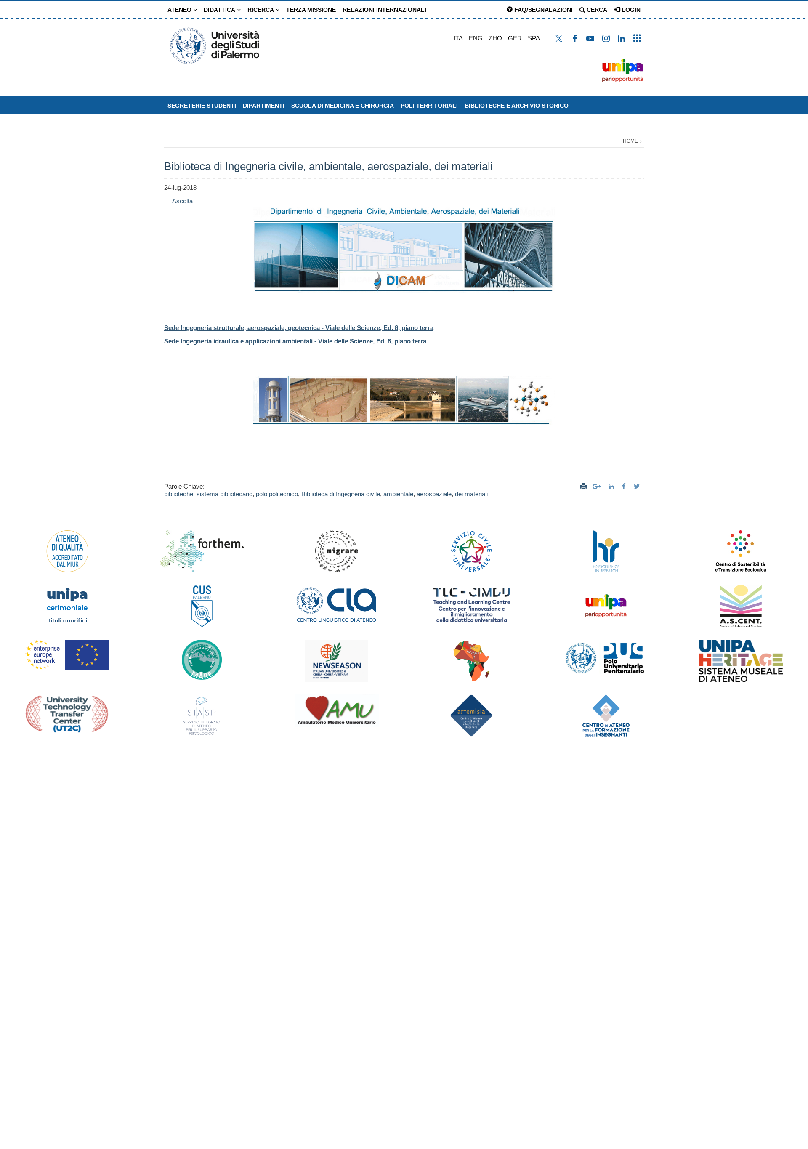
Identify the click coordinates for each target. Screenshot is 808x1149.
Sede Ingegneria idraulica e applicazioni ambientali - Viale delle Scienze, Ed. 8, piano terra (295, 341)
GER (515, 38)
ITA (458, 38)
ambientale (398, 493)
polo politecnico (277, 493)
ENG (476, 38)
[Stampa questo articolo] (583, 486)
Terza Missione (311, 9)
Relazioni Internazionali (384, 9)
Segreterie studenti (201, 105)
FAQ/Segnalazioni (543, 9)
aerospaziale (434, 493)
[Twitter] (638, 486)
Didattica (220, 9)
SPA (534, 38)
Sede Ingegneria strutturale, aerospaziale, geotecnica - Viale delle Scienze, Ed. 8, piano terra (298, 327)
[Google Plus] (598, 486)
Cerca (596, 9)
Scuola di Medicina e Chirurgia (342, 105)
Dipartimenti (263, 105)
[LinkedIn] (612, 486)
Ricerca (261, 9)
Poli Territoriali (429, 105)
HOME (630, 141)
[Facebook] (625, 486)
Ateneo (180, 9)
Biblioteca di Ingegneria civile (340, 493)
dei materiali (471, 493)
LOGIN (630, 9)
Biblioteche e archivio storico (517, 105)
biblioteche (178, 493)
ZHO (495, 38)
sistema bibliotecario (224, 493)
